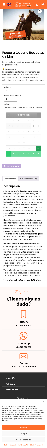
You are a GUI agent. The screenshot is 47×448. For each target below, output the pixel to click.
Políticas (10, 384)
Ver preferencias (23, 440)
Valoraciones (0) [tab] (28, 178)
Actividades (11, 389)
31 (9, 154)
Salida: (7, 104)
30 (38, 148)
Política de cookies (10, 445)
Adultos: (7, 87)
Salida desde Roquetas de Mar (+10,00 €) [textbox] (23, 107)
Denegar (23, 433)
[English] (9, 4)
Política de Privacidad (26, 445)
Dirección (10, 378)
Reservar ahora (11, 166)
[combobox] (23, 107)
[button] (43, 402)
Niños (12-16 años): (12, 96)
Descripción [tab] (10, 178)
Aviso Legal (39, 445)
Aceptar (23, 427)
